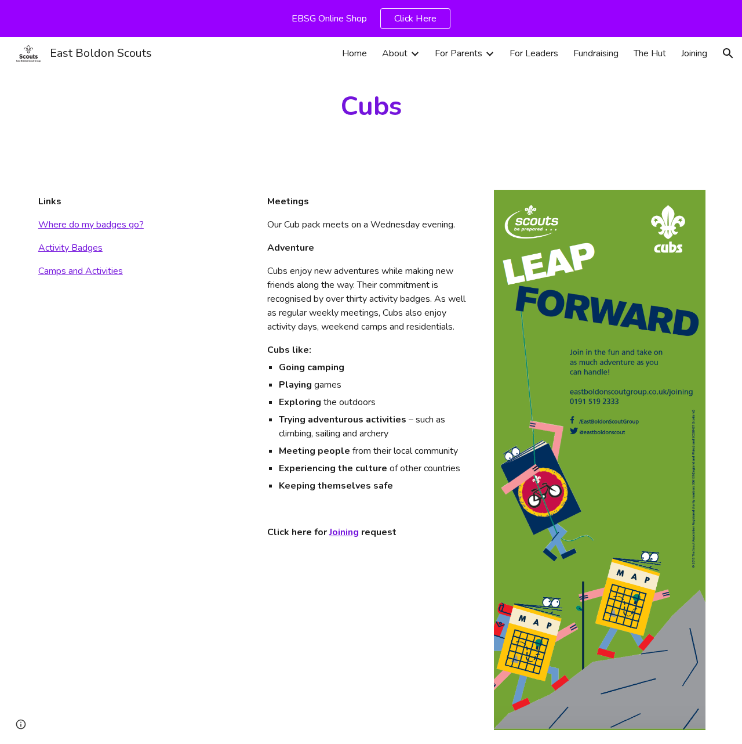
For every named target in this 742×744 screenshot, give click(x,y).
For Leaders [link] (534, 53)
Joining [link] (694, 53)
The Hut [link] (650, 53)
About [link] (395, 53)
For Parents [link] (458, 53)
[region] (371, 18)
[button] (728, 53)
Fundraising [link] (596, 53)
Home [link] (354, 53)
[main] (371, 106)
